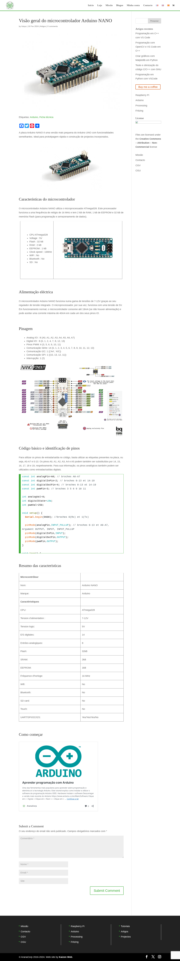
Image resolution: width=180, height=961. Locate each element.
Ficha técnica (46, 117)
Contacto (147, 5)
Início (91, 5)
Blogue (119, 5)
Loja (99, 5)
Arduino (34, 117)
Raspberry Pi (142, 95)
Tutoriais (125, 926)
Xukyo (23, 26)
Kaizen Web (65, 957)
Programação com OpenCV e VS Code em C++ (148, 46)
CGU (138, 170)
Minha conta (133, 5)
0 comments (52, 26)
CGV (138, 165)
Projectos (126, 936)
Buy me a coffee (148, 86)
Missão (109, 5)
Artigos (43, 26)
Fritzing (139, 110)
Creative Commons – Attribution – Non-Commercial (148, 143)
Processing (141, 105)
